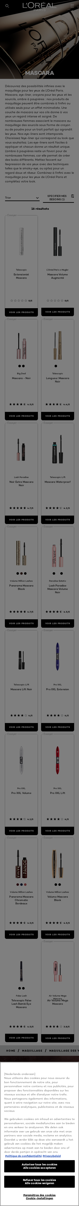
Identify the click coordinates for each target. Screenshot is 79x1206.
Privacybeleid (52, 1156)
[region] (39, 1134)
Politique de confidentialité (23, 1156)
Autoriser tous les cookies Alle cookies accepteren (39, 1166)
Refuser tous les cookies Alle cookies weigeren (39, 1181)
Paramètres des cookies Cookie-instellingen (39, 1196)
